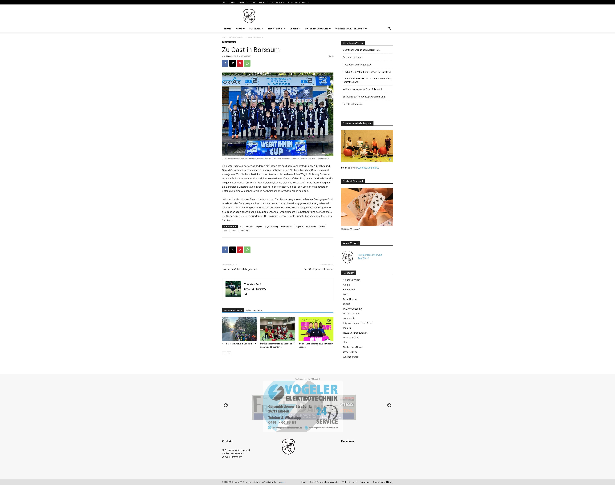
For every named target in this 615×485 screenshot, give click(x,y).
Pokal (322, 226)
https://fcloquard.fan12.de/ (357, 323)
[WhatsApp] (247, 63)
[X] (232, 63)
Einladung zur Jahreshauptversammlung (364, 96)
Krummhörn (286, 226)
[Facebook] (225, 63)
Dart (345, 294)
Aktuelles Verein (351, 279)
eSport (346, 303)
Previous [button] (226, 405)
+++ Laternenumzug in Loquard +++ (239, 344)
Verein (261, 2)
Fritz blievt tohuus (352, 104)
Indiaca (347, 327)
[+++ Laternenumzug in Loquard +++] (239, 329)
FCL (241, 226)
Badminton (349, 289)
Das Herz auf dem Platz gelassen (239, 269)
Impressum (365, 482)
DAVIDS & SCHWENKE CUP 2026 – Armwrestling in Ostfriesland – (367, 80)
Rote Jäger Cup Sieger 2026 (357, 64)
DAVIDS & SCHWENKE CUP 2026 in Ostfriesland (367, 72)
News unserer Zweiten (355, 332)
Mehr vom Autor (254, 310)
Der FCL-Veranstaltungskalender (324, 482)
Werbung (244, 230)
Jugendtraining (271, 226)
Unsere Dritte (350, 351)
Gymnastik (348, 318)
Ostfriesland (311, 226)
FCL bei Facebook (349, 482)
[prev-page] (224, 353)
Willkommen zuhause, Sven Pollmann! (362, 89)
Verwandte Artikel (233, 310)
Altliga (346, 284)
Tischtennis (251, 2)
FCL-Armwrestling (352, 308)
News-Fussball (351, 337)
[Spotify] (247, 294)
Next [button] (389, 405)
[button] (389, 28)
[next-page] (229, 353)
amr (283, 482)
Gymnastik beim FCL (368, 167)
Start (224, 37)
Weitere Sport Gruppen (297, 2)
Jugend (259, 226)
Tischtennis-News (352, 347)
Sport (225, 230)
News (232, 2)
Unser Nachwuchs (277, 2)
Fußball (241, 2)
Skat (345, 342)
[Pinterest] (240, 63)
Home (224, 2)
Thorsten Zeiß (232, 56)
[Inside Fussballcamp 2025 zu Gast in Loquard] (316, 329)
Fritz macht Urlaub (352, 57)
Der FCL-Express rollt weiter (318, 269)
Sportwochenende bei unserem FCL (361, 50)
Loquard (299, 226)
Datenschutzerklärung (383, 482)
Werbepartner (350, 356)
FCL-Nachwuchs (236, 37)
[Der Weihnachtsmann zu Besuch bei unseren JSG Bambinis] (277, 329)
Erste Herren (350, 299)
